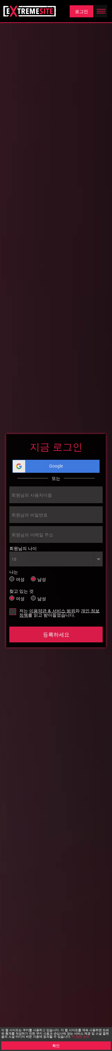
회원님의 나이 (23, 548)
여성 (20, 578)
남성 (41, 578)
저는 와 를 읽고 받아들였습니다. (59, 612)
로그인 (81, 11)
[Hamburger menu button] (101, 11)
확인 (56, 1045)
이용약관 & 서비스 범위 (52, 610)
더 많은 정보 (80, 1036)
